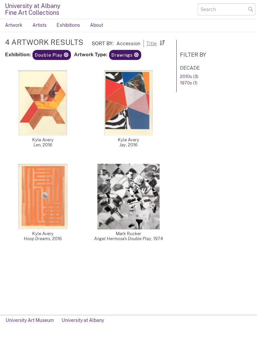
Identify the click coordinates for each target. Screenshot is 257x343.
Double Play (49, 55)
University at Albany (83, 320)
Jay (122, 144)
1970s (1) (188, 82)
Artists (39, 25)
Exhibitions (68, 25)
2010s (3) (189, 76)
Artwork (13, 25)
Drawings (122, 55)
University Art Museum (30, 320)
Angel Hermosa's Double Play (122, 238)
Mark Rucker (128, 233)
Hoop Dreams (37, 238)
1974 (158, 238)
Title (151, 43)
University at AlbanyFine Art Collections (33, 9)
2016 (47, 144)
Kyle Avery (43, 139)
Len (36, 144)
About (96, 25)
